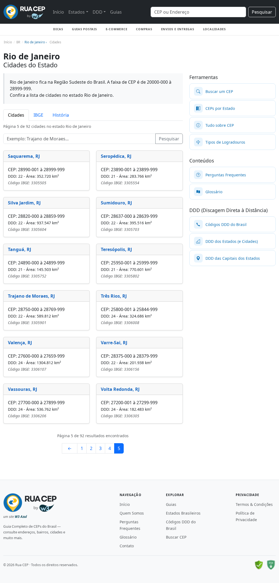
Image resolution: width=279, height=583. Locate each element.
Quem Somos (132, 513)
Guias (116, 12)
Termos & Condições (254, 504)
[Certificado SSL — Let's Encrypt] (271, 565)
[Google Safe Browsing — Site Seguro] (259, 565)
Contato (127, 545)
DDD (97, 12)
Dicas (58, 29)
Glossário (128, 537)
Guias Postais (84, 29)
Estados (76, 12)
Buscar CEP (176, 537)
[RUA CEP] (24, 11)
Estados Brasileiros (183, 513)
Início (58, 12)
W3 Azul (21, 516)
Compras (144, 29)
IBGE (38, 115)
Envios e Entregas (177, 29)
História (61, 115)
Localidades (214, 29)
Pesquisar (262, 12)
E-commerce (117, 29)
